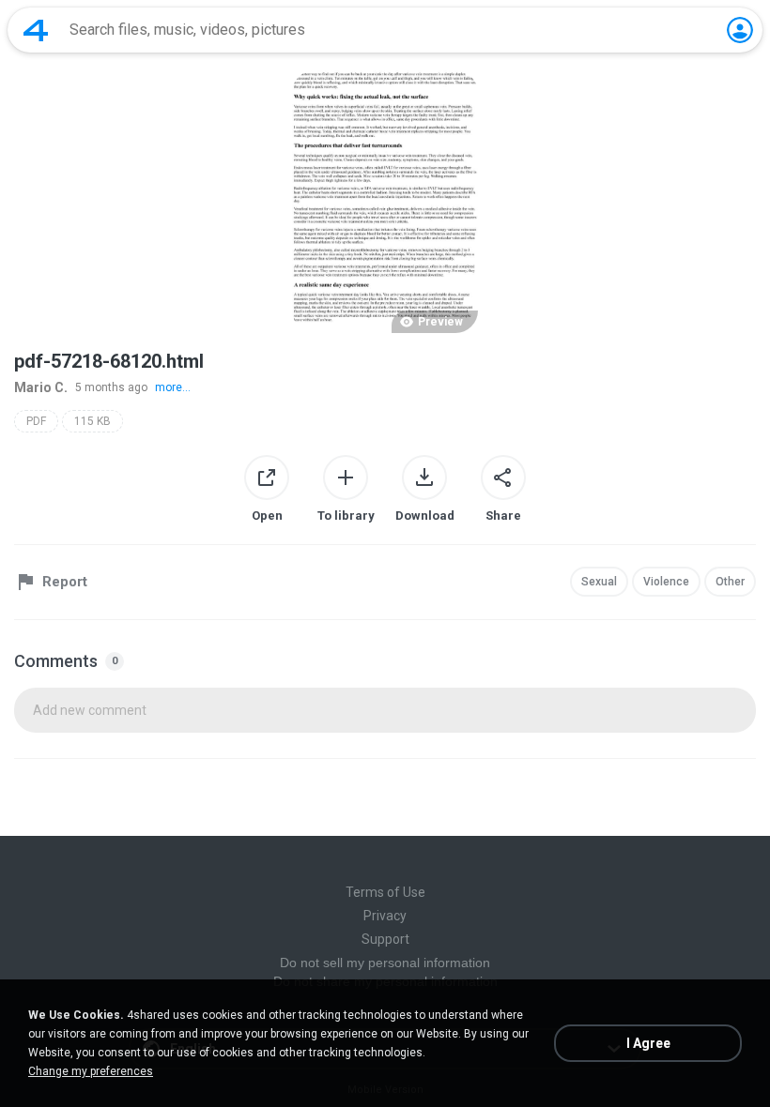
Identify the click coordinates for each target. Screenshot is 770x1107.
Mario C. (41, 387)
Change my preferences (90, 1071)
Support (385, 939)
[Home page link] (36, 30)
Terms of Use (385, 892)
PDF (36, 421)
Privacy (385, 915)
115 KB (92, 421)
